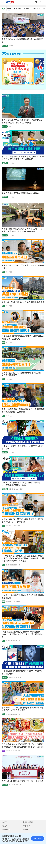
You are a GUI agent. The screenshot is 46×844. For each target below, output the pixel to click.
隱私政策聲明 (6, 829)
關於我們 (4, 826)
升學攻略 (36, 8)
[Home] (10, 2)
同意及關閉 (37, 838)
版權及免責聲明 (28, 822)
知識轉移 (4, 163)
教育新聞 (17, 8)
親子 (3, 272)
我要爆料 (26, 829)
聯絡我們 (4, 822)
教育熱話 (27, 8)
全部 (9, 8)
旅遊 (3, 750)
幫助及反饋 (26, 826)
